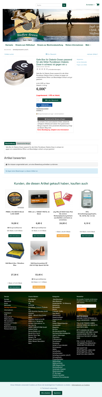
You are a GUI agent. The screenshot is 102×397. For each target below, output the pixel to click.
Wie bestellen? (8, 321)
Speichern (57, 393)
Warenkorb (7, 301)
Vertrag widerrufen (10, 307)
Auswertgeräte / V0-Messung (61, 303)
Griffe (54, 321)
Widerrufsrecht (8, 319)
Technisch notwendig (49, 388)
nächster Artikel (92, 54)
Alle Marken (32, 299)
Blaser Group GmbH (34, 339)
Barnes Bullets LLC (34, 331)
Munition (55, 329)
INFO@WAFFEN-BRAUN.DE (86, 343)
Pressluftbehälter (57, 359)
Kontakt (6, 299)
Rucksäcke (55, 343)
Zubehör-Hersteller (58, 375)
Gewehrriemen (57, 319)
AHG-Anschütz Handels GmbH (38, 311)
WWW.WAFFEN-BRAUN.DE (86, 345)
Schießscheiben (57, 353)
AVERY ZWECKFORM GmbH (37, 327)
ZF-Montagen (56, 373)
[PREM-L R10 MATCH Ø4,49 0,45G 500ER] (14, 199)
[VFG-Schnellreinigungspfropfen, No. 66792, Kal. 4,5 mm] (87, 199)
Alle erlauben (45, 393)
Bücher (54, 309)
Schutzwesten (56, 347)
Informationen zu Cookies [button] (81, 385)
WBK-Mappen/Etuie (58, 365)
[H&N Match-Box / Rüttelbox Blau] (14, 250)
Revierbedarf (56, 341)
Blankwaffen (56, 307)
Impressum (7, 313)
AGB (5, 315)
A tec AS (31, 301)
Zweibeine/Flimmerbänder (60, 377)
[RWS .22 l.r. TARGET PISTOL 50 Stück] (39, 199)
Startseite (9, 45)
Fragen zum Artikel (82, 65)
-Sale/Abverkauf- (57, 299)
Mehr (30, 343)
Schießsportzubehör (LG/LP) (61, 355)
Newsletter (7, 325)
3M (29, 303)
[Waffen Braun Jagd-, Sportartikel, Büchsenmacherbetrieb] (27, 25)
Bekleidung (55, 305)
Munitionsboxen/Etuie (59, 331)
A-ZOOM (31, 305)
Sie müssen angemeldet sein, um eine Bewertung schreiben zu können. (32, 164)
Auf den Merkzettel (82, 62)
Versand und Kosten (10, 323)
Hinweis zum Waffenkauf (25, 45)
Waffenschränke (57, 363)
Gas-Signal (55, 313)
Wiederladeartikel (57, 371)
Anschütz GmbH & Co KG (36, 319)
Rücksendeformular (10, 329)
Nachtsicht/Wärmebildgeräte (61, 333)
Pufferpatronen (57, 339)
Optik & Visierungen (58, 335)
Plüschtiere (55, 337)
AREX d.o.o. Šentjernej (35, 321)
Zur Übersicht (52, 54)
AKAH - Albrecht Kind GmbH (37, 315)
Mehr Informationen (14, 236)
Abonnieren (81, 309)
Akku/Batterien (57, 301)
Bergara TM (32, 337)
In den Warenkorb (52, 100)
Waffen (54, 349)
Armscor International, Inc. (36, 323)
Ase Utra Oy (32, 325)
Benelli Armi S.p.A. (34, 333)
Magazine (55, 327)
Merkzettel (7, 305)
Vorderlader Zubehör (59, 369)
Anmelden (90, 4)
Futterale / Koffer (57, 311)
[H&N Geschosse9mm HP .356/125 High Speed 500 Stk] (39, 250)
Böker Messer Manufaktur (36, 341)
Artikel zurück (9, 54)
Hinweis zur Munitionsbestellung (50, 45)
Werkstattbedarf (57, 367)
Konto (6, 303)
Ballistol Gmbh (32, 329)
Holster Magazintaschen (60, 323)
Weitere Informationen (74, 45)
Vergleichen (80, 59)
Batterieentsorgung (10, 327)
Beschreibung (10, 143)
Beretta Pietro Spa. (34, 335)
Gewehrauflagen (57, 317)
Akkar (30, 317)
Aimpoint (31, 313)
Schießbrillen (56, 351)
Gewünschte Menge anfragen (55, 119)
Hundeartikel (56, 325)
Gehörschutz (56, 315)
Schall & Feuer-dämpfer (59, 345)
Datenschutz (8, 317)
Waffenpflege (56, 361)
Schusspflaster (57, 357)
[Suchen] (64, 5)
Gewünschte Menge (23, 143)
